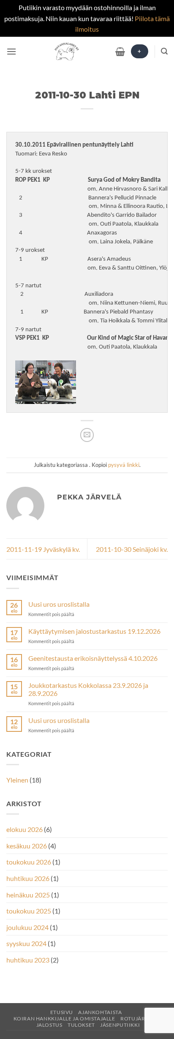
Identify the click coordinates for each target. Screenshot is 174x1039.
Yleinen (17, 780)
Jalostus (49, 1025)
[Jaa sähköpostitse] (87, 435)
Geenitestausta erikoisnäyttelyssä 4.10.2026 (93, 658)
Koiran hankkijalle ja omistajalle (64, 1018)
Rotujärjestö (140, 1018)
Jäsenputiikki (120, 1025)
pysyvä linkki (123, 464)
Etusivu (61, 1012)
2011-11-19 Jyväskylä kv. (43, 549)
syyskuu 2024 (26, 943)
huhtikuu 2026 (27, 878)
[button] (11, 51)
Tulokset (81, 1025)
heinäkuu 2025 (28, 895)
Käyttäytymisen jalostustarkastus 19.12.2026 (94, 631)
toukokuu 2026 (28, 862)
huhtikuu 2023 (27, 960)
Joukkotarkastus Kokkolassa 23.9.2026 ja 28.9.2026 (88, 689)
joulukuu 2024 (27, 927)
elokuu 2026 (24, 829)
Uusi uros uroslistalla (59, 604)
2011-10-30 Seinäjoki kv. (132, 549)
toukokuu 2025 (28, 911)
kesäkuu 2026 (26, 846)
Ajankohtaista (100, 1012)
